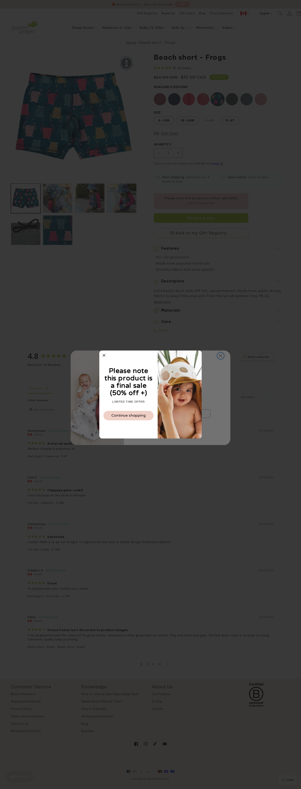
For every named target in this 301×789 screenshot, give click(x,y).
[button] (104, 355)
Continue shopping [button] (128, 415)
